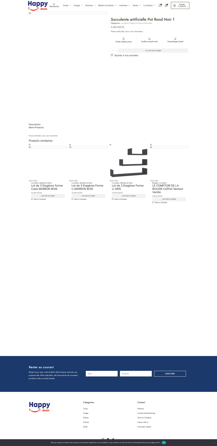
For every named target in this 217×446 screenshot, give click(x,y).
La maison (125, 23)
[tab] (108, 124)
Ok (164, 442)
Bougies (155, 183)
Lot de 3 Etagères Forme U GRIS (128, 187)
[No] (214, 442)
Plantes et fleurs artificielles (141, 23)
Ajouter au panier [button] (48, 196)
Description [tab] (35, 124)
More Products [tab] (36, 127)
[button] (54, 5)
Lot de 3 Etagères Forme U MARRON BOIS (87, 187)
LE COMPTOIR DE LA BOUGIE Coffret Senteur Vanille (167, 189)
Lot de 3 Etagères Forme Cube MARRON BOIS (47, 187)
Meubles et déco (45, 183)
